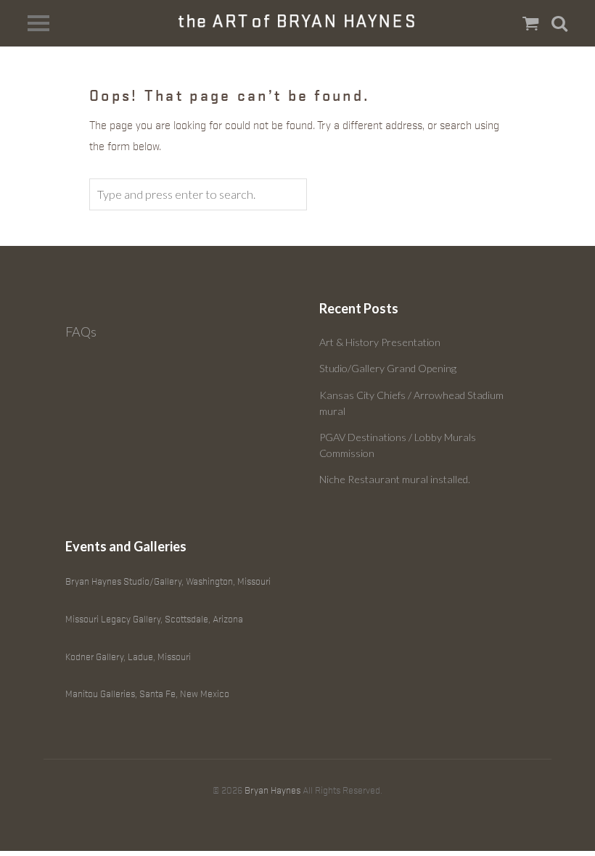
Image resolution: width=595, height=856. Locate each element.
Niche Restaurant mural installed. (394, 479)
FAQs (81, 331)
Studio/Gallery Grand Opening (387, 368)
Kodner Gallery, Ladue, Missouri (128, 657)
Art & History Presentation (379, 342)
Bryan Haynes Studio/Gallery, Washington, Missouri (168, 581)
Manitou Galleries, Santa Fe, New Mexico (147, 694)
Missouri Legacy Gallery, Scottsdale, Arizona (154, 619)
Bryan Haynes (272, 790)
